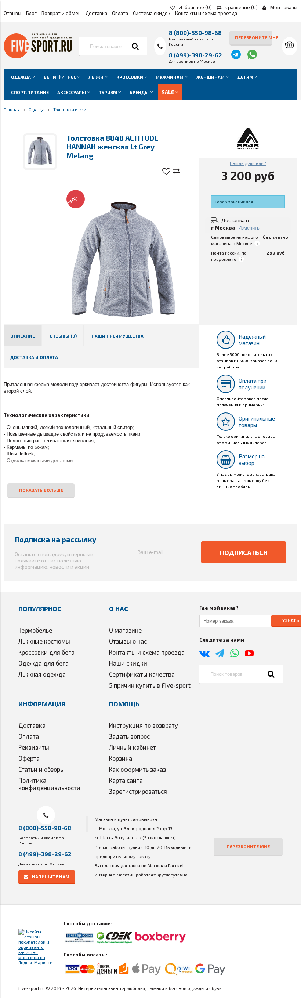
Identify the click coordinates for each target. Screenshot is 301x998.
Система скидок (151, 13)
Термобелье (35, 630)
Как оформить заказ (137, 769)
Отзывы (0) (63, 335)
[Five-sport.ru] (38, 56)
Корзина (120, 758)
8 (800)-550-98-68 (195, 32)
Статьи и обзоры (41, 769)
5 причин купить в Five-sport (150, 685)
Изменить (249, 228)
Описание (22, 335)
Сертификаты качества (142, 674)
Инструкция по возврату (143, 725)
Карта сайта (126, 780)
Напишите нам (50, 876)
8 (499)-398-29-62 (195, 54)
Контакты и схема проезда (206, 13)
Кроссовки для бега (46, 652)
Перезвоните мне (253, 37)
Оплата (120, 13)
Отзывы (12, 13)
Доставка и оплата (34, 357)
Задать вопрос (129, 736)
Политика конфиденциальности (49, 784)
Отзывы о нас (128, 641)
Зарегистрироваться (138, 791)
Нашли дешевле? (248, 163)
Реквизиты (33, 747)
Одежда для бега (43, 663)
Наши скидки (128, 663)
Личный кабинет (132, 747)
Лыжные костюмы (44, 641)
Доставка (96, 13)
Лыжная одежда (42, 674)
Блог (31, 13)
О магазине (125, 630)
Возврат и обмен (61, 13)
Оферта (29, 758)
